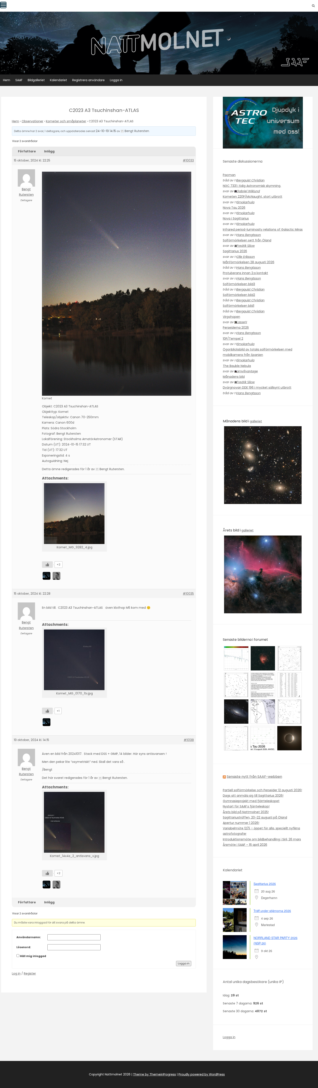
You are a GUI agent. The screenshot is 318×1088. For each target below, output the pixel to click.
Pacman (229, 175)
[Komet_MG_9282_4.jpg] (74, 513)
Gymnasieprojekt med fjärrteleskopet (251, 801)
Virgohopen (231, 317)
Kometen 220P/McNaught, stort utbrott (252, 196)
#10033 (188, 160)
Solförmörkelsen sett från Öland (247, 240)
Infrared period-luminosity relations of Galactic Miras (263, 229)
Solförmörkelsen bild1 (238, 305)
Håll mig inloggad (33, 956)
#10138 (189, 740)
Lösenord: (23, 947)
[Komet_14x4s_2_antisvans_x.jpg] (74, 822)
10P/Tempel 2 (233, 338)
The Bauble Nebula (237, 366)
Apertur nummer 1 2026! (241, 823)
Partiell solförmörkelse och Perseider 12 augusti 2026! (262, 790)
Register (30, 973)
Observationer (32, 121)
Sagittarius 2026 (235, 251)
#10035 (188, 593)
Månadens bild (234, 377)
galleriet (256, 421)
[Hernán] (47, 575)
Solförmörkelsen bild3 (239, 284)
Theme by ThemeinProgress (154, 1074)
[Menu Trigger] (3, 5)
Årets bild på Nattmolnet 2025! (246, 812)
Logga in (116, 80)
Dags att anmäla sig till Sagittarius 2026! (253, 795)
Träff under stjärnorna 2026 (272, 911)
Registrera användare (88, 80)
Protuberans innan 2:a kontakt (245, 273)
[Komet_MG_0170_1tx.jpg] (74, 660)
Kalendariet (58, 80)
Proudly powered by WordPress (201, 1074)
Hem (6, 80)
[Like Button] (47, 564)
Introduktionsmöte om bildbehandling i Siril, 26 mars (262, 839)
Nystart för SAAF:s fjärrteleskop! (246, 806)
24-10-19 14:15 (106, 131)
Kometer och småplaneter (66, 121)
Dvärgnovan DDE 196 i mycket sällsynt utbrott (257, 387)
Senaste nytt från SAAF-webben (254, 776)
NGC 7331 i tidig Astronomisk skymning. (252, 186)
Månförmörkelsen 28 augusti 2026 (248, 262)
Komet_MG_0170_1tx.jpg (74, 693)
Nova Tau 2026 (234, 207)
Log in (16, 973)
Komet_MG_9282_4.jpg (74, 547)
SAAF (18, 80)
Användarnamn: (28, 937)
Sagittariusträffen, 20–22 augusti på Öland (255, 817)
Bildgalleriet (36, 80)
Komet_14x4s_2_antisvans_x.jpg (74, 856)
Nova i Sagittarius (236, 218)
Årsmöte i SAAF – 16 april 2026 (245, 845)
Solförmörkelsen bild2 (239, 295)
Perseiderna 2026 (236, 327)
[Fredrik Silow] (57, 575)
